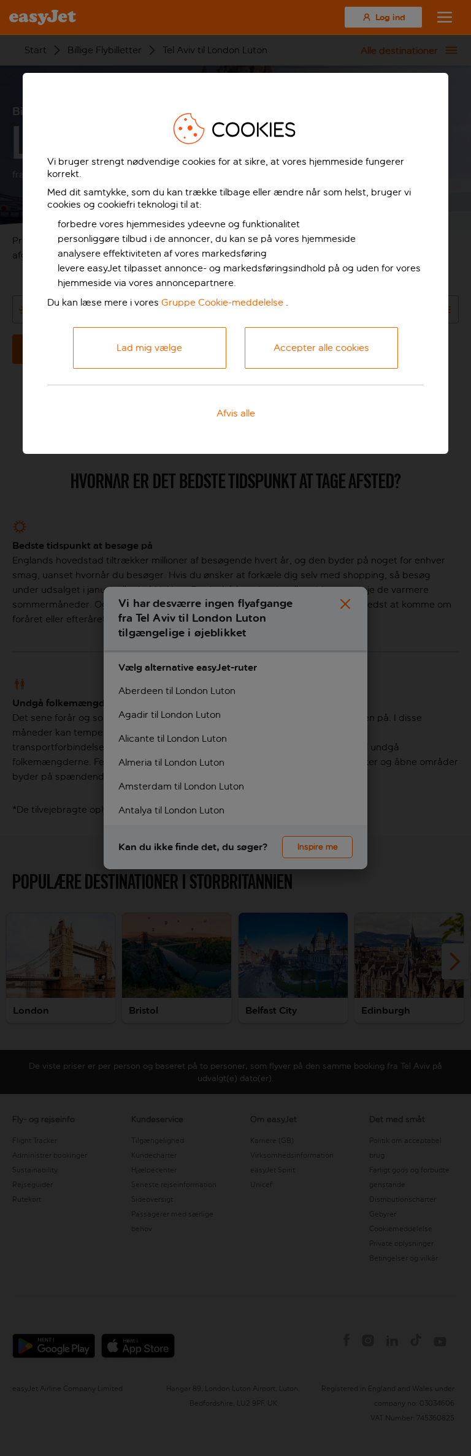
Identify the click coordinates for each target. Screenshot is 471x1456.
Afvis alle (235, 413)
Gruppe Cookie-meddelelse (222, 302)
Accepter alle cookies (321, 347)
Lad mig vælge (149, 347)
